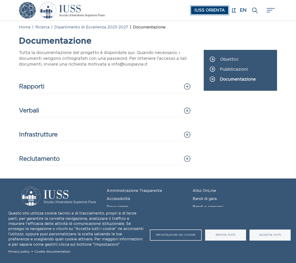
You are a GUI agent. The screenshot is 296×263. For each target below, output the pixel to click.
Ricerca (42, 27)
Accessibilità (118, 198)
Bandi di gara (205, 198)
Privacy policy (19, 251)
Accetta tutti (270, 234)
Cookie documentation (52, 251)
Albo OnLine (204, 190)
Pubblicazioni (234, 69)
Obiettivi (229, 59)
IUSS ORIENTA (209, 10)
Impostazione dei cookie (176, 234)
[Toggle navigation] (270, 10)
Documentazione (238, 79)
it (234, 10)
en (243, 10)
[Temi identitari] (27, 5)
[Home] (72, 5)
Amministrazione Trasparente (134, 190)
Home (25, 27)
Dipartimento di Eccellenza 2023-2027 (91, 27)
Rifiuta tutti (225, 234)
